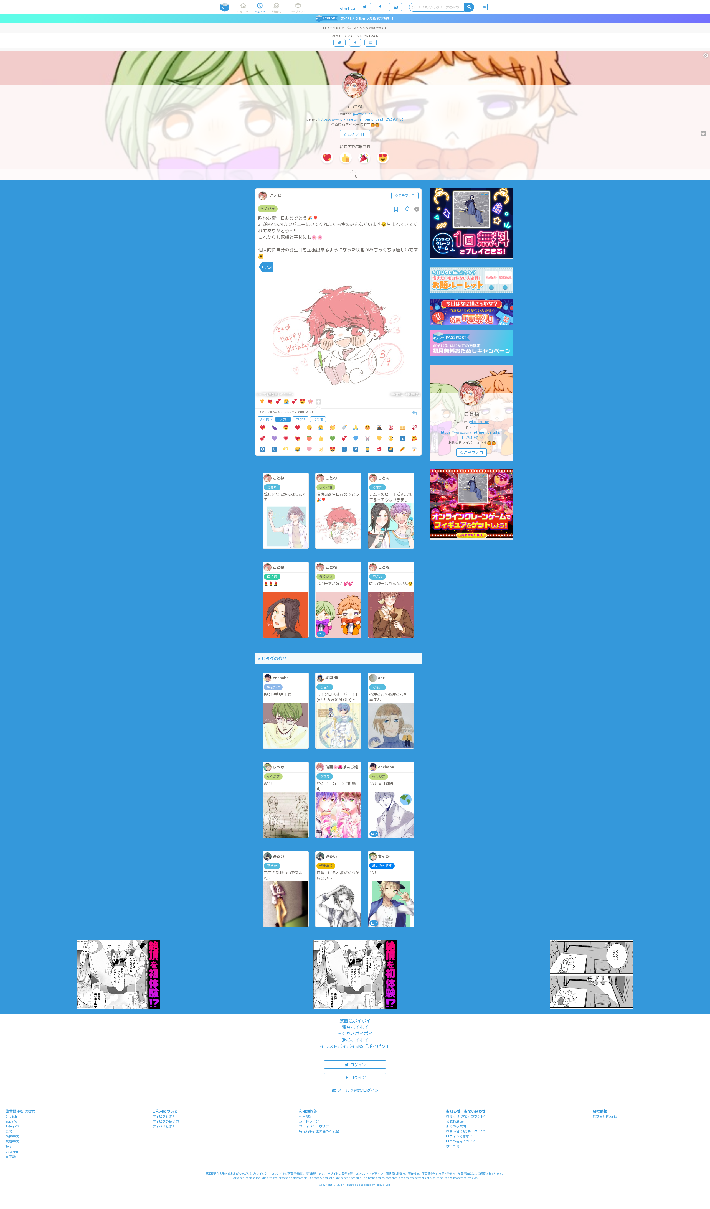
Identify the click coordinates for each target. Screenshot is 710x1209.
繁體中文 (12, 1141)
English (11, 1116)
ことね (355, 106)
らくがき (267, 208)
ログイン (357, 1064)
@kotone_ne (363, 113)
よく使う (266, 419)
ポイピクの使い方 (165, 1121)
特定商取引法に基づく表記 (319, 1131)
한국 (9, 1131)
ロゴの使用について (461, 1141)
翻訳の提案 (26, 1111)
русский (12, 1151)
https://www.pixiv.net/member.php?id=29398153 (361, 119)
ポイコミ (452, 1146)
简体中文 (12, 1136)
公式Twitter (455, 1121)
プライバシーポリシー (315, 1126)
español (12, 1121)
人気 (283, 419)
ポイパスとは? (163, 1126)
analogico (365, 1185)
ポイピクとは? (163, 1116)
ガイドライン (309, 1121)
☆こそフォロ (355, 134)
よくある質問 (456, 1126)
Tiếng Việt (13, 1126)
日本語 (11, 1156)
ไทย (8, 1146)
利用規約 (305, 1116)
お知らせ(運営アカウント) (465, 1116)
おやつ (300, 419)
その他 (318, 419)
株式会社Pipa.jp (605, 1116)
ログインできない (459, 1136)
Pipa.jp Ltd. (383, 1185)
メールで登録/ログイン (358, 1090)
